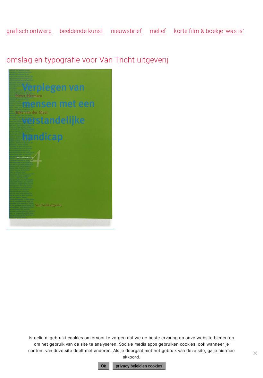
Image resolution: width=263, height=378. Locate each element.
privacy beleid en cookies (139, 366)
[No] (255, 353)
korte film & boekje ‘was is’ (209, 31)
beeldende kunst (81, 31)
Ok (103, 366)
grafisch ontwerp (29, 31)
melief (158, 31)
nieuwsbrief (126, 31)
